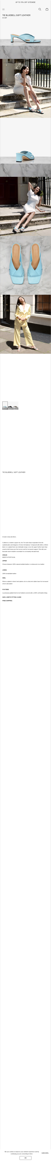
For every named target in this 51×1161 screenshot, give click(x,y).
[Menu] (4, 9)
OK (26, 1158)
